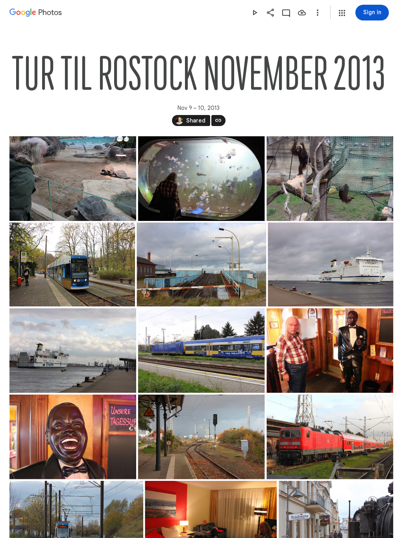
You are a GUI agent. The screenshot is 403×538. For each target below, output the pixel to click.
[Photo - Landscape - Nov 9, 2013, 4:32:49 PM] (72, 437)
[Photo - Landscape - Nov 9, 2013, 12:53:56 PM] (329, 178)
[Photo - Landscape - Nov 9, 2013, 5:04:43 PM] (201, 437)
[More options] (317, 12)
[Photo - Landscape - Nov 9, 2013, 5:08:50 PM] (329, 437)
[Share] (270, 12)
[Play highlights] (254, 12)
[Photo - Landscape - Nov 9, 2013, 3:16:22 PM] (201, 350)
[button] (342, 13)
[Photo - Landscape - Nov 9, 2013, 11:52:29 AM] (201, 178)
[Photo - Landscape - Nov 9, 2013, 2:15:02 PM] (72, 264)
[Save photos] (302, 12)
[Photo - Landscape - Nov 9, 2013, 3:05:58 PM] (331, 264)
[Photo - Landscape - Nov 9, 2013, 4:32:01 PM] (329, 350)
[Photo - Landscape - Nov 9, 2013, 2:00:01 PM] (201, 264)
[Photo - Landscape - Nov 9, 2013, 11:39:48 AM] (72, 178)
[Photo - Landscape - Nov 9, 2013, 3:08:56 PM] (72, 350)
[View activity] (286, 12)
